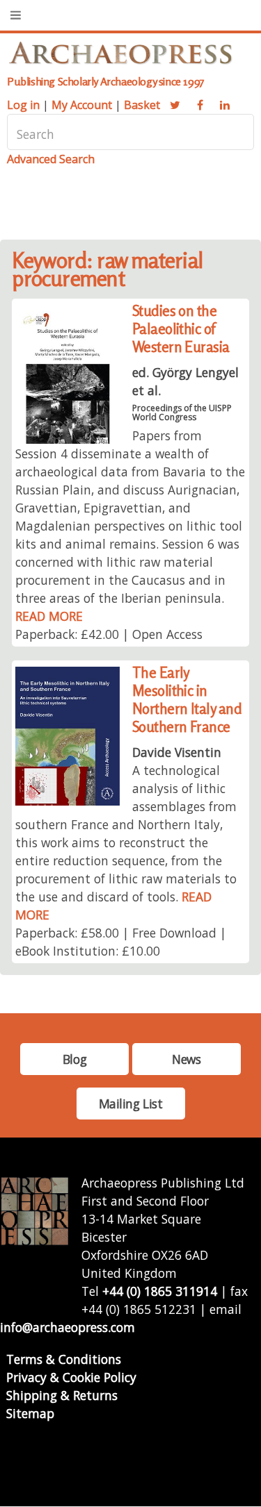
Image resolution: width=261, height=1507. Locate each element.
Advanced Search (51, 159)
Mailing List (131, 1103)
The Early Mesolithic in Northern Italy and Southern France (187, 699)
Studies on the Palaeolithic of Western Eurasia (181, 329)
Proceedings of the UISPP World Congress (182, 412)
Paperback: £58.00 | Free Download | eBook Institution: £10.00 (120, 941)
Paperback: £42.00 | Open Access (109, 634)
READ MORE (49, 616)
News (186, 1059)
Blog (74, 1059)
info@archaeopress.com (67, 1327)
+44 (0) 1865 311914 (159, 1291)
